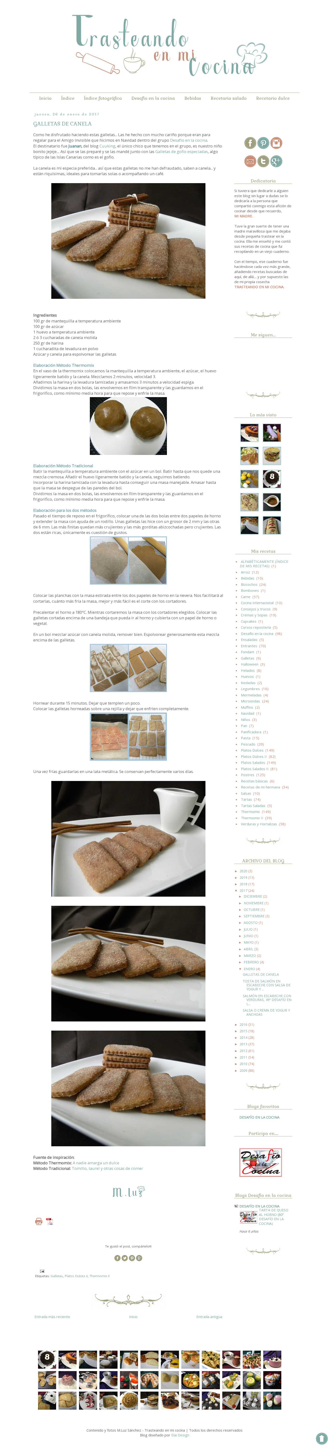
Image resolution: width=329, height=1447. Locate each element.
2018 (244, 884)
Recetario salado (229, 98)
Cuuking (107, 146)
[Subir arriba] (322, 1439)
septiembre (254, 916)
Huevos (247, 676)
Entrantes (249, 645)
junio (249, 936)
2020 (244, 871)
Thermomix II (100, 1276)
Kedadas (248, 682)
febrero (252, 962)
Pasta (245, 737)
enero (250, 969)
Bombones (250, 590)
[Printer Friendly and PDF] (45, 1222)
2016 (244, 1024)
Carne (245, 596)
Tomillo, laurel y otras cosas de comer (107, 1168)
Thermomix (250, 811)
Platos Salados (253, 762)
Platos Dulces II (76, 1276)
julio (249, 929)
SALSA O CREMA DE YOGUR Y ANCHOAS (266, 1012)
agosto (251, 922)
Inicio (45, 98)
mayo (249, 942)
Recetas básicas (254, 781)
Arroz (245, 572)
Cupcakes (249, 621)
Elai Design (180, 1435)
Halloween (249, 664)
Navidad (247, 713)
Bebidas (192, 98)
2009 (244, 1070)
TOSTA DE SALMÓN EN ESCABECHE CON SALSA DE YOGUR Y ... (266, 985)
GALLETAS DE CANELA (261, 974)
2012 (244, 1050)
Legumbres (250, 688)
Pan (244, 725)
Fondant (247, 651)
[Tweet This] (124, 1260)
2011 (244, 1057)
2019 (244, 877)
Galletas (57, 1276)
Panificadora (251, 731)
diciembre (253, 896)
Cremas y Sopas (254, 615)
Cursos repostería (256, 627)
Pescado (248, 744)
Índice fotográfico (103, 98)
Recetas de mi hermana (260, 787)
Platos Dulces (252, 750)
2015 (244, 1031)
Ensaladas (249, 639)
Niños (245, 719)
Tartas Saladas (253, 805)
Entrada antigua (209, 1316)
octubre (252, 909)
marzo (250, 955)
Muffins (247, 707)
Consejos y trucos (256, 609)
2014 (244, 1037)
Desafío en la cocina (153, 98)
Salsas (246, 793)
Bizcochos (249, 584)
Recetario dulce (273, 98)
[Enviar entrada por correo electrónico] (42, 1271)
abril (249, 949)
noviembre (254, 903)
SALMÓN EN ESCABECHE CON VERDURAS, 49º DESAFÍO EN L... (267, 1000)
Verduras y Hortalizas (259, 823)
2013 (244, 1044)
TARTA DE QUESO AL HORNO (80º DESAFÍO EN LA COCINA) (273, 1217)
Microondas (250, 701)
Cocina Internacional (257, 602)
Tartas (246, 799)
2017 (244, 890)
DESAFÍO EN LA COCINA (259, 1117)
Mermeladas (251, 695)
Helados (248, 670)
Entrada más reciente (52, 1316)
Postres (247, 774)
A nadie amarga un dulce (96, 1163)
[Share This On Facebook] (117, 1260)
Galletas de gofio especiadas (181, 151)
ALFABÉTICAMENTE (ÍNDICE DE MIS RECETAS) (264, 563)
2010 (244, 1063)
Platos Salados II (255, 768)
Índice (67, 98)
